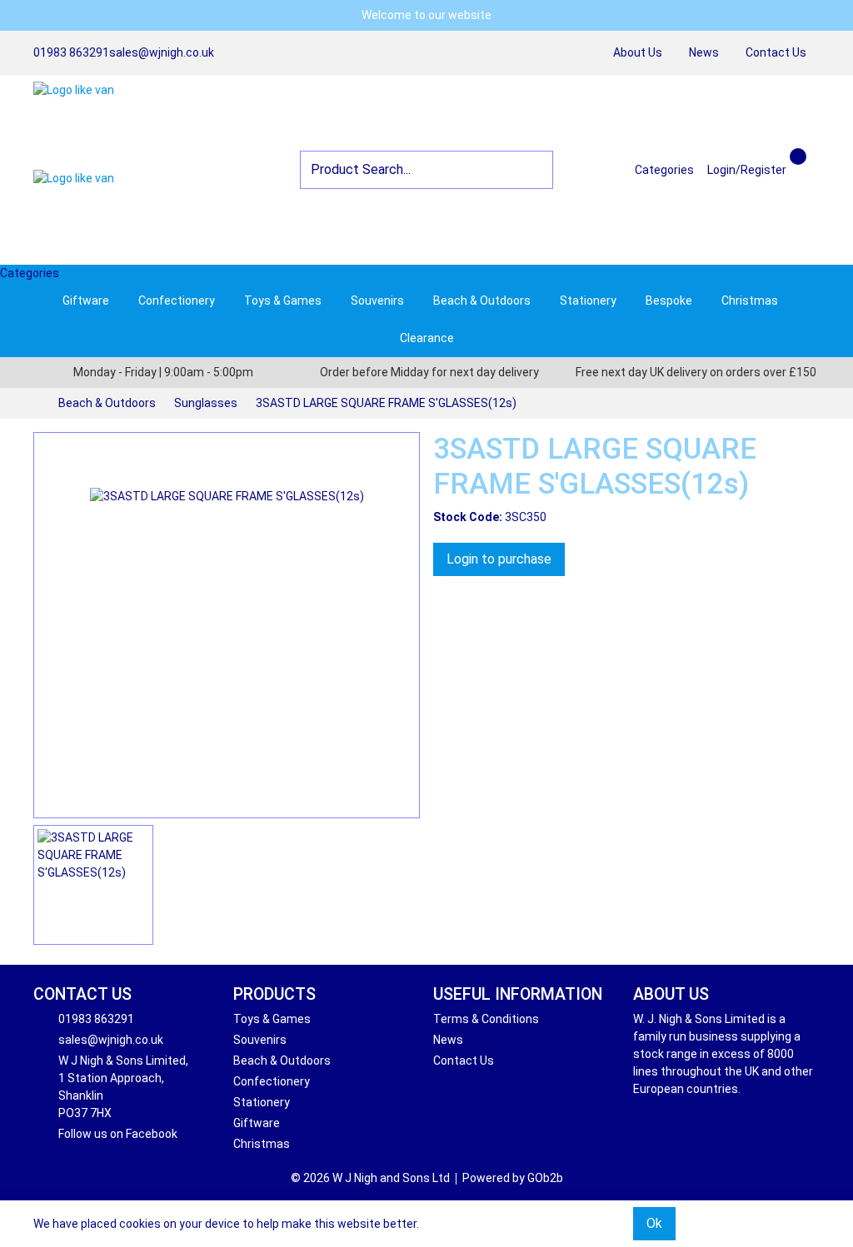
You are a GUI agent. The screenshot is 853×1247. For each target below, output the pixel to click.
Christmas (749, 300)
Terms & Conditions (486, 1019)
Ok (654, 1223)
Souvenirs (377, 300)
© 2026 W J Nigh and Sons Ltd (370, 1178)
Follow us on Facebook (117, 1133)
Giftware (85, 300)
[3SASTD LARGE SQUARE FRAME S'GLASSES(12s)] (226, 625)
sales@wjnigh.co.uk (161, 52)
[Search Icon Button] (813, 154)
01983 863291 (71, 52)
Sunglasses (205, 403)
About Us (637, 52)
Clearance (427, 338)
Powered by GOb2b (512, 1178)
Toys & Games (283, 300)
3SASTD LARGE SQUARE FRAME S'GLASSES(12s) (386, 403)
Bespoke (669, 300)
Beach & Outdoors (482, 300)
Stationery (588, 300)
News (704, 52)
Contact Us (776, 52)
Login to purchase (498, 559)
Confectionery (176, 300)
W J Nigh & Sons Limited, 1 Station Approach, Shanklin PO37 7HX (123, 1087)
